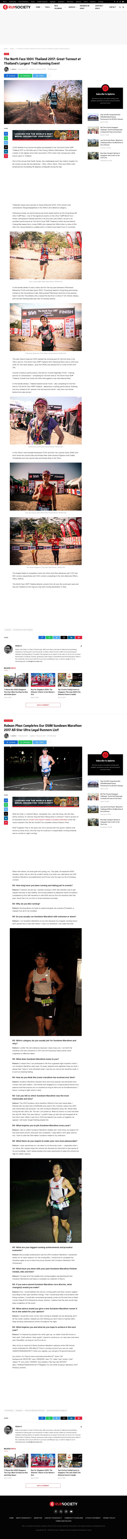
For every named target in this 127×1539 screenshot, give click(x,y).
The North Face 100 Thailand (22, 630)
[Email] (6, 147)
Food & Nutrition (23, 1)
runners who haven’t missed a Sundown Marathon (48, 820)
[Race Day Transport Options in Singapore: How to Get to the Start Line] (93, 155)
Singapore (19, 1410)
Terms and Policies (63, 1521)
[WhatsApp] (6, 138)
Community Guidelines (73, 1518)
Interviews (70, 1)
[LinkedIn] (6, 152)
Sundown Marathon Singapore (57, 1410)
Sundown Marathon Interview (34, 1410)
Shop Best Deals (99, 7)
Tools (47, 7)
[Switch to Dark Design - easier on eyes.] (120, 7)
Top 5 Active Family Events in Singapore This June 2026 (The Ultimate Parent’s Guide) (69, 692)
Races (86, 1)
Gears (33, 1)
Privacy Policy (109, 1518)
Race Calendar (58, 7)
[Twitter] (6, 143)
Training (100, 1)
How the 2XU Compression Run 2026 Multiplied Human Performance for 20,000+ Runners (111, 117)
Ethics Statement (93, 1518)
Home (38, 7)
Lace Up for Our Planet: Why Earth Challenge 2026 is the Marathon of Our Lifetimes (111, 142)
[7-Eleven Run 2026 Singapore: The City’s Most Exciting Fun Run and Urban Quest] (16, 680)
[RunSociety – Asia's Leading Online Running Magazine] (17, 7)
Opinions (78, 1)
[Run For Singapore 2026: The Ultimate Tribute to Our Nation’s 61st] (43, 680)
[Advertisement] (63, 28)
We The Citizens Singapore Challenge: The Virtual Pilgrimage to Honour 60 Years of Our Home (111, 129)
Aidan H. (14, 69)
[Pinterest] (6, 156)
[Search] (123, 7)
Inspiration (61, 1)
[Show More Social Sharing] (49, 76)
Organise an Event (84, 7)
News (4, 1)
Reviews (93, 1)
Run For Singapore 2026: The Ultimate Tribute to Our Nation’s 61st (43, 692)
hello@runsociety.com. (35, 661)
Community (12, 1)
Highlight (52, 1)
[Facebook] (6, 134)
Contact (112, 7)
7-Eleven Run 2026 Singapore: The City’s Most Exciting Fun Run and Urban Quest (16, 692)
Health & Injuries (42, 1)
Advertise (38, 1518)
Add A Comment (43, 705)
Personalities (9, 1410)
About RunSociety (23, 1518)
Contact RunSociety (53, 1518)
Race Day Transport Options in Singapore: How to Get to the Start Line (110, 155)
